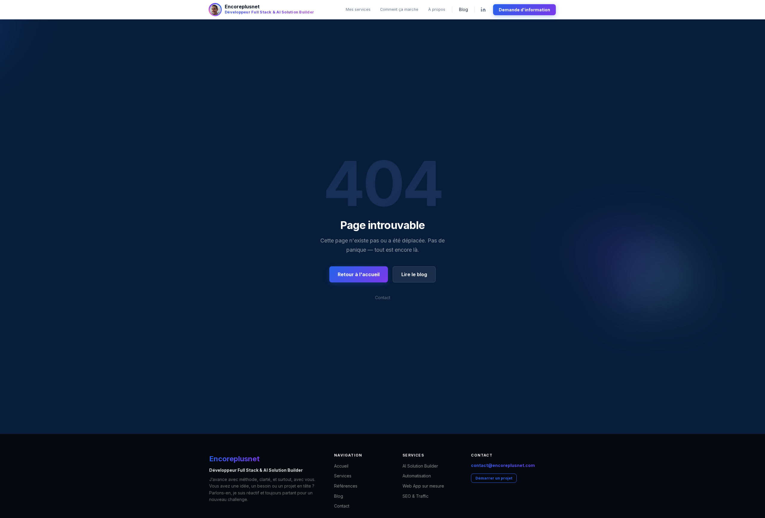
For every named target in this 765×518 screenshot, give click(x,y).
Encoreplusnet (234, 458)
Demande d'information (524, 9)
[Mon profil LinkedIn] (483, 9)
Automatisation (417, 475)
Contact (382, 297)
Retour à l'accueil (359, 274)
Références (345, 485)
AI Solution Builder (420, 465)
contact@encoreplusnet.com (503, 465)
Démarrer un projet (493, 478)
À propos (436, 9)
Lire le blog (414, 274)
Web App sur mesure (423, 485)
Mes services (358, 9)
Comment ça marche (399, 9)
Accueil (341, 465)
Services (342, 475)
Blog (463, 9)
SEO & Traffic (416, 496)
